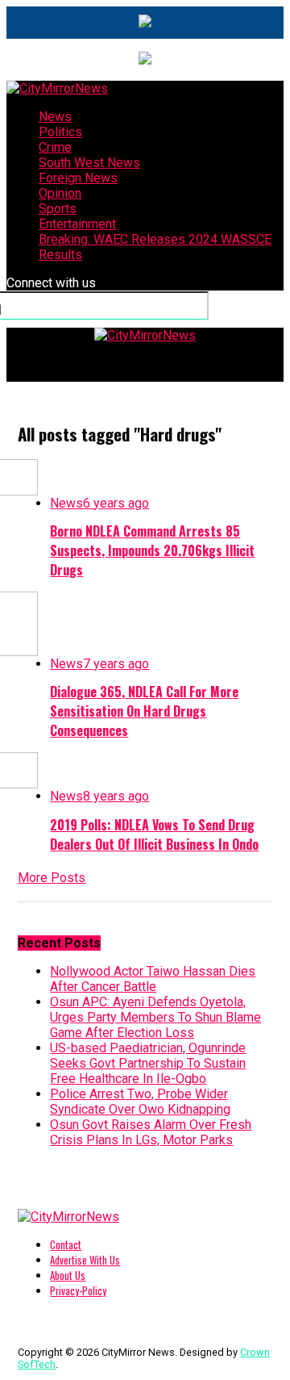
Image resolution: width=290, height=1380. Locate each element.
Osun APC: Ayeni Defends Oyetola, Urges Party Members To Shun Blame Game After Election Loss (155, 1017)
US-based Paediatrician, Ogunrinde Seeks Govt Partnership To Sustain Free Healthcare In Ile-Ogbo (148, 1063)
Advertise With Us (85, 1260)
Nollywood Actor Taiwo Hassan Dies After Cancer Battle (152, 979)
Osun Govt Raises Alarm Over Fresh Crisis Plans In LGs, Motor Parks (150, 1132)
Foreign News (78, 178)
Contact (65, 1244)
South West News (89, 162)
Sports (58, 208)
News (55, 116)
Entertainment (77, 224)
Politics (60, 132)
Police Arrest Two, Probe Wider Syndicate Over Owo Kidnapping (140, 1101)
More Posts (51, 877)
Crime (55, 147)
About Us (67, 1275)
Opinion (60, 193)
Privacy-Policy (78, 1290)
